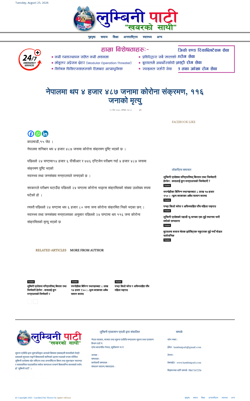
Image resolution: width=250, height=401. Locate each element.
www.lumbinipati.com (189, 362)
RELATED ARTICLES (51, 250)
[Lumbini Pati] (125, 19)
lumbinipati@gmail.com (187, 347)
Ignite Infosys (64, 397)
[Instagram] (220, 2)
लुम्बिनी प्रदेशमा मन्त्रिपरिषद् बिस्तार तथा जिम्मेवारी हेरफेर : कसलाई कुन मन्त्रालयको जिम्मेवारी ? (46, 290)
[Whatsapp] (38, 130)
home (31, 281)
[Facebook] (214, 2)
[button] (230, 37)
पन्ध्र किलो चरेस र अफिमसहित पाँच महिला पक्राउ (189, 206)
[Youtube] (232, 2)
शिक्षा (115, 37)
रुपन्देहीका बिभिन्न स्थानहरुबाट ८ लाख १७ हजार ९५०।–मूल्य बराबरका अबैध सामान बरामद (89, 290)
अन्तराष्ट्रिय (131, 37)
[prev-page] (29, 301)
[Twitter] (226, 2)
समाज (104, 37)
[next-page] (35, 301)
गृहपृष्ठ (92, 37)
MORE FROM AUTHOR (87, 250)
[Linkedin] (45, 130)
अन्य (159, 37)
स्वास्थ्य (147, 37)
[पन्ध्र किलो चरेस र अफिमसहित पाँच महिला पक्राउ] (135, 269)
